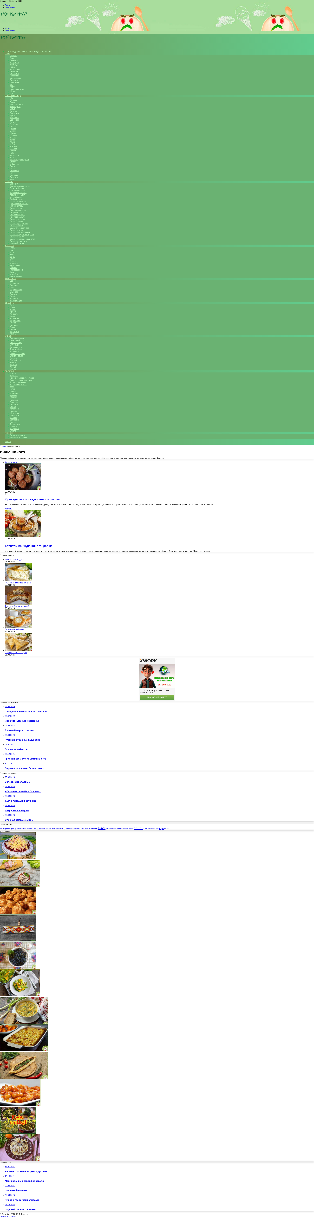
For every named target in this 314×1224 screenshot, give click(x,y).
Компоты (14, 263)
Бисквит (13, 398)
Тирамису (14, 332)
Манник (13, 418)
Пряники (14, 404)
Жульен (13, 135)
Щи (11, 93)
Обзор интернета (17, 435)
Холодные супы (17, 89)
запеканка (25, 828)
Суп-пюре (14, 82)
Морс (12, 257)
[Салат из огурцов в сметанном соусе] (20, 1160)
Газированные (16, 270)
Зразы (13, 137)
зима (31, 828)
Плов (12, 173)
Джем (12, 296)
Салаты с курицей (18, 201)
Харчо (12, 87)
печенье (93, 828)
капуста (37, 828)
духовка (18, 828)
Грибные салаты (17, 190)
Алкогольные (16, 276)
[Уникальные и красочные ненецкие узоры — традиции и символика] (18, 941)
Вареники (14, 120)
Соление (14, 292)
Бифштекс (14, 113)
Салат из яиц (16, 208)
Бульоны (14, 60)
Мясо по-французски (19, 160)
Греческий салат (17, 188)
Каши (12, 142)
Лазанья (13, 149)
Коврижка (14, 429)
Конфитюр (14, 283)
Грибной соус (16, 360)
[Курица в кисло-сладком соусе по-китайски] (20, 1105)
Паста (12, 166)
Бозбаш (13, 56)
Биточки (13, 111)
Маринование (16, 290)
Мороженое (15, 321)
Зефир (13, 310)
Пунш (12, 248)
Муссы (13, 323)
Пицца (13, 407)
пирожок (109, 828)
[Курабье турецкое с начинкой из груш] (24, 1078)
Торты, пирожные (18, 382)
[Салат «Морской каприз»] (20, 886)
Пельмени (14, 171)
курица (67, 828)
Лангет (13, 151)
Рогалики (14, 393)
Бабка (12, 102)
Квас (12, 254)
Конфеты (14, 314)
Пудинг (13, 327)
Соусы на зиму (16, 347)
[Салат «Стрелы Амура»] (18, 858)
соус (146, 828)
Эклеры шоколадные (14, 559)
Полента (14, 177)
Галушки (14, 122)
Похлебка (14, 74)
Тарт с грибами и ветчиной (17, 606)
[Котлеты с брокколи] (18, 1133)
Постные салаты (17, 215)
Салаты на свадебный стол (22, 239)
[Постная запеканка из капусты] (24, 1023)
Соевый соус (16, 343)
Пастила (14, 325)
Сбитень (14, 259)
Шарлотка (14, 415)
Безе (12, 305)
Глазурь (13, 426)
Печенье (14, 389)
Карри (12, 140)
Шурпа (13, 91)
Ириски (13, 312)
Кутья (12, 316)
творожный (151, 828)
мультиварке (75, 828)
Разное (9, 433)
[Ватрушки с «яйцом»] (18, 627)
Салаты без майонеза (20, 232)
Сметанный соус (17, 340)
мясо (82, 828)
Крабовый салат (17, 195)
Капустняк (14, 63)
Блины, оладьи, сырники (21, 380)
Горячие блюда (13, 96)
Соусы (8, 336)
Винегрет (14, 184)
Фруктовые (15, 265)
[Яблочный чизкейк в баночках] (18, 581)
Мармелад (14, 318)
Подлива (14, 175)
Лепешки (14, 402)
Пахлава (14, 400)
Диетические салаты (19, 204)
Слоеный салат (17, 243)
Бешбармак (15, 107)
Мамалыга (14, 155)
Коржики (14, 376)
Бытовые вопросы (18, 437)
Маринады (15, 351)
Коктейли (14, 274)
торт (161, 828)
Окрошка (14, 71)
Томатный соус (17, 349)
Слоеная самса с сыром (16, 653)
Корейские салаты (18, 193)
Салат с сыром (16, 226)
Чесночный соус (17, 354)
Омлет (13, 162)
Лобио (13, 153)
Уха (11, 85)
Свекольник (15, 78)
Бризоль (13, 115)
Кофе (12, 252)
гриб (12, 828)
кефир (43, 828)
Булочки (13, 396)
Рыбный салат (16, 199)
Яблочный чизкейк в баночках (18, 583)
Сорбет (13, 329)
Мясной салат (16, 197)
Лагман (13, 67)
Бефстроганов (16, 104)
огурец (87, 828)
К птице (13, 365)
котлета (49, 828)
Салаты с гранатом (18, 241)
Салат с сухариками (19, 224)
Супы (7, 54)
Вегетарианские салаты (21, 186)
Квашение (14, 298)
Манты (13, 157)
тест (157, 828)
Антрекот (14, 100)
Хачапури (14, 409)
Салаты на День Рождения (22, 235)
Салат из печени (17, 219)
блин (1, 828)
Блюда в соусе (16, 356)
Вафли (13, 373)
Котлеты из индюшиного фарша (28, 546)
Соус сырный (16, 345)
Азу (11, 98)
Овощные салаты (18, 210)
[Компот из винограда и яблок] (18, 968)
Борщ (12, 58)
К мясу (13, 362)
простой (125, 828)
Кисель (13, 261)
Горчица (13, 358)
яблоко (166, 828)
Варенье (14, 281)
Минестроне (15, 69)
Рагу (12, 179)
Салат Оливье (16, 221)
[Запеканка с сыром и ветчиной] (24, 1051)
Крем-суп (14, 65)
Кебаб (12, 144)
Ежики (13, 131)
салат (138, 828)
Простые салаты (17, 217)
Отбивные (14, 164)
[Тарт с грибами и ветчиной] (18, 604)
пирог (101, 828)
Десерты (9, 303)
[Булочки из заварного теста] (18, 913)
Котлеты (13, 146)
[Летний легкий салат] (20, 996)
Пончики (14, 422)
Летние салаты (16, 206)
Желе (12, 307)
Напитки (9, 246)
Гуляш (13, 126)
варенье (6, 828)
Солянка (14, 80)
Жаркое (13, 133)
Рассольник (15, 76)
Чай (11, 250)
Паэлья (13, 168)
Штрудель (14, 413)
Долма (13, 129)
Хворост (13, 391)
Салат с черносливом (20, 228)
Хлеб (12, 387)
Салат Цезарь (16, 230)
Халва (13, 334)
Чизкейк (13, 411)
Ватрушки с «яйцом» (14, 629)
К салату (14, 369)
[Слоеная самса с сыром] (18, 650)
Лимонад (14, 268)
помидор (120, 828)
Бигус (12, 109)
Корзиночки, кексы (18, 384)
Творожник (15, 424)
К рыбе (13, 367)
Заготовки (10, 279)
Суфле (13, 431)
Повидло (14, 285)
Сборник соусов (17, 338)
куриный (60, 828)
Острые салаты (17, 212)
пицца (114, 828)
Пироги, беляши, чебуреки (22, 378)
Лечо (12, 287)
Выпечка (9, 371)
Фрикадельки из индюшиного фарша (32, 499)
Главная (4, 446)
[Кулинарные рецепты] (14, 24)
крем (55, 828)
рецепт (131, 828)
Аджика (13, 294)
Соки (12, 272)
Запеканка (14, 420)
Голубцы (14, 124)
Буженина (14, 118)
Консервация (16, 301)
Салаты (9, 182)
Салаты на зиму (17, 237)
